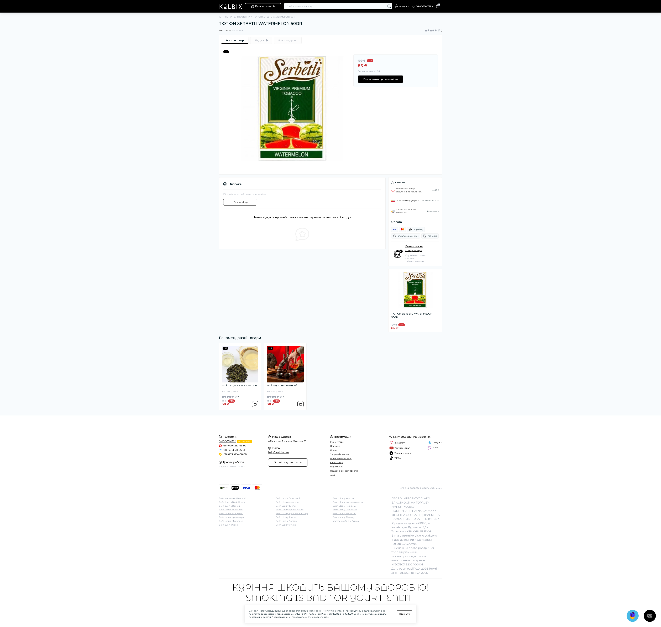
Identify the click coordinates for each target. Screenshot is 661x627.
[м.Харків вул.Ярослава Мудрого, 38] (273, 423)
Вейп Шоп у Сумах (286, 524)
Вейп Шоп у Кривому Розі (289, 509)
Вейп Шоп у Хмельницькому (348, 502)
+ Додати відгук (240, 202)
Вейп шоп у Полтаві (286, 521)
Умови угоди (337, 442)
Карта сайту (336, 462)
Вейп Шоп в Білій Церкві (232, 502)
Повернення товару (341, 458)
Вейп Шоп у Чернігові (344, 513)
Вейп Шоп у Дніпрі (286, 506)
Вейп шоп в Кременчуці (231, 517)
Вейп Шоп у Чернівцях (345, 509)
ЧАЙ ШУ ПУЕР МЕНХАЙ (282, 385)
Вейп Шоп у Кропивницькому (292, 513)
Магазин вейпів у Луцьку (346, 521)
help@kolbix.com (278, 452)
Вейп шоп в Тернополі (288, 498)
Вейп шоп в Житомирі (231, 509)
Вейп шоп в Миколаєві (231, 521)
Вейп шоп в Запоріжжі (231, 513)
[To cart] (255, 404)
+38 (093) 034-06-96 (234, 454)
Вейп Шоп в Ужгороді (287, 502)
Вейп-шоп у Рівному (344, 517)
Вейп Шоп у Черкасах (344, 506)
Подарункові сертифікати (344, 470)
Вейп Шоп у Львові (286, 517)
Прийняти (404, 614)
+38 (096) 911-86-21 (234, 449)
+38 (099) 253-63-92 (234, 445)
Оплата (334, 450)
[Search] (389, 6)
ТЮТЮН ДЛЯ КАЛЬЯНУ (237, 16)
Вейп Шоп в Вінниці (229, 506)
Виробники (336, 466)
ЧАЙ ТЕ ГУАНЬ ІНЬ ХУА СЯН (239, 385)
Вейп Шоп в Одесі (228, 524)
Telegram (437, 442)
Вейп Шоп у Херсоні (343, 498)
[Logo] (230, 6)
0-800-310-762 (227, 441)
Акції (332, 475)
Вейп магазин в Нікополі (232, 498)
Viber (435, 447)
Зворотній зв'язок (339, 454)
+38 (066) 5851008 (419, 531)
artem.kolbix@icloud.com (419, 535)
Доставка (335, 446)
